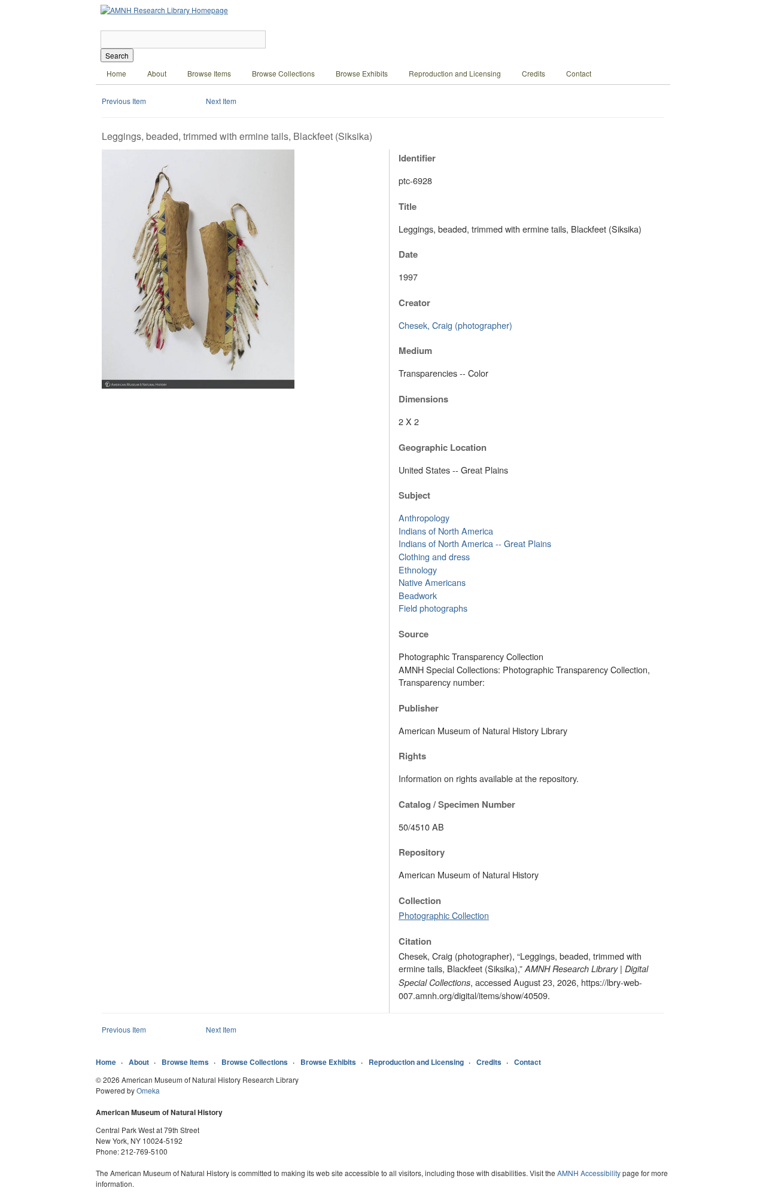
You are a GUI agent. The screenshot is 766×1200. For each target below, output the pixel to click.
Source (413, 633)
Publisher (419, 707)
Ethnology (418, 569)
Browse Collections (283, 73)
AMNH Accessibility (589, 1173)
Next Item (221, 101)
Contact (578, 73)
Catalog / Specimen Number (457, 804)
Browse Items (209, 73)
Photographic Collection (444, 915)
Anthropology (424, 517)
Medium (415, 350)
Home (116, 73)
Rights (412, 755)
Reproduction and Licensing (455, 73)
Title (408, 206)
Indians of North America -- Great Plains (475, 543)
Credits (533, 73)
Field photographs (433, 607)
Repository (422, 852)
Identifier (417, 157)
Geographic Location (443, 447)
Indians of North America (446, 530)
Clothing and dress (434, 556)
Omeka (148, 1090)
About (156, 73)
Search (117, 55)
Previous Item (124, 101)
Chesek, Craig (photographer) (455, 325)
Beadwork (418, 595)
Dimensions (423, 398)
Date (408, 254)
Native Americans (432, 582)
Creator (414, 302)
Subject (414, 495)
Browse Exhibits (362, 73)
